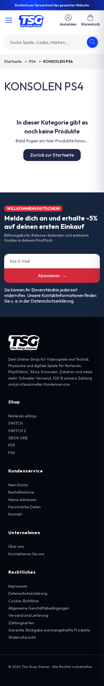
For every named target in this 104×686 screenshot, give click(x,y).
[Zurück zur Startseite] (31, 20)
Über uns (16, 546)
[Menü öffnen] (8, 20)
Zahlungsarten (21, 622)
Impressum (17, 586)
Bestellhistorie (21, 492)
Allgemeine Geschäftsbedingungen (38, 608)
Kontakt (15, 514)
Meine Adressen (22, 499)
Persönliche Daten (24, 506)
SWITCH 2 (17, 430)
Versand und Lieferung (28, 615)
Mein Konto (18, 484)
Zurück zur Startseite (52, 155)
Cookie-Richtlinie (23, 600)
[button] (90, 20)
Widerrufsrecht (22, 637)
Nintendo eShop (22, 415)
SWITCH (15, 423)
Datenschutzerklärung (27, 593)
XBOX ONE (18, 437)
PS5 (11, 445)
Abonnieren (52, 275)
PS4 (11, 452)
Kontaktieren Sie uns (26, 553)
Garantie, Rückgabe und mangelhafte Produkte (49, 630)
